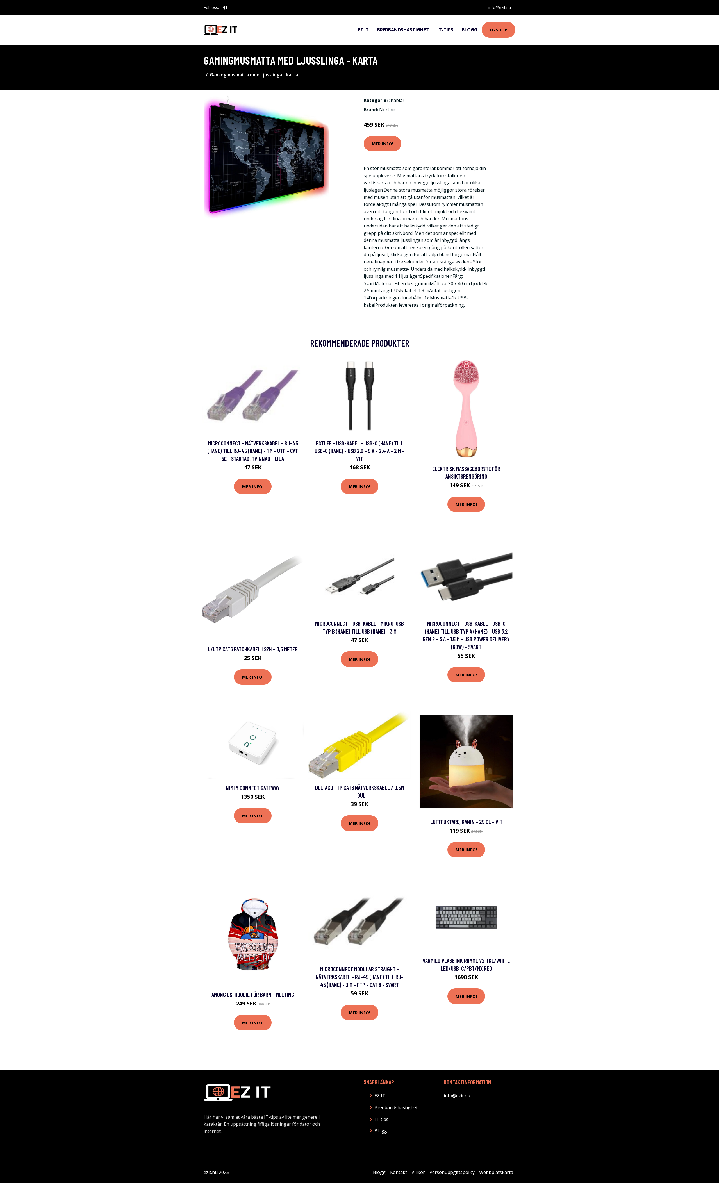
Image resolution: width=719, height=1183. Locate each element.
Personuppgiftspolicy (452, 1172)
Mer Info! (382, 143)
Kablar (397, 100)
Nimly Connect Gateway (253, 787)
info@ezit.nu (499, 7)
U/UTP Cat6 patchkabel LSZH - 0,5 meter (253, 648)
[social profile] (225, 7)
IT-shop (498, 30)
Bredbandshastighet (403, 30)
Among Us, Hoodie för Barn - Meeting (252, 994)
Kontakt (398, 1172)
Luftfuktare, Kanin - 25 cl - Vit (466, 821)
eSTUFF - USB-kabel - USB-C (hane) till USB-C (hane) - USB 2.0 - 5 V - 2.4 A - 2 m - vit (359, 451)
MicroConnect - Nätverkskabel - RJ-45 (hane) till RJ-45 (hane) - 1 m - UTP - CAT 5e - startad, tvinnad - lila (253, 451)
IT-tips (445, 30)
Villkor (418, 1172)
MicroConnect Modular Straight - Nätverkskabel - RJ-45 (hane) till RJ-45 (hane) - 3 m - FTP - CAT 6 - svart (359, 976)
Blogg (469, 30)
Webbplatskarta (496, 1172)
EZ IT (363, 30)
